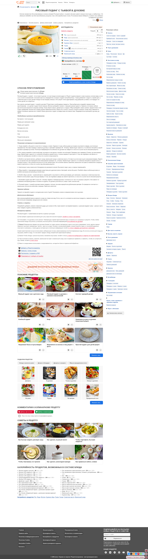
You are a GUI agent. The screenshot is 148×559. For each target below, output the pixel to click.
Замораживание (111, 183)
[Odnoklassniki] (134, 554)
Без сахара (109, 295)
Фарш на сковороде (112, 189)
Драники (109, 151)
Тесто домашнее (113, 237)
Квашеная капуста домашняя (114, 130)
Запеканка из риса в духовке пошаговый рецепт (86, 320)
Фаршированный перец (112, 177)
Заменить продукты (67, 31)
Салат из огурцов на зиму (113, 99)
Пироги (108, 137)
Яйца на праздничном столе (78, 363)
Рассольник (114, 54)
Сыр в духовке (120, 183)
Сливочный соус (117, 261)
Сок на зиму (110, 77)
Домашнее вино (111, 271)
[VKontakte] (129, 554)
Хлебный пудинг (24, 319)
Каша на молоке (111, 206)
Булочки (109, 145)
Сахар (66, 48)
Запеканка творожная (117, 203)
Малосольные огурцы (112, 91)
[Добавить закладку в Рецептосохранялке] (54, 56)
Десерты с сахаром (60, 363)
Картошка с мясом (122, 289)
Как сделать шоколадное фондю (58, 461)
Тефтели (109, 215)
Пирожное (114, 255)
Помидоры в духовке (112, 191)
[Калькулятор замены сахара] (70, 48)
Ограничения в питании (115, 292)
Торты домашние (113, 47)
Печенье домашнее (123, 137)
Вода (65, 37)
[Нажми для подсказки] (83, 61)
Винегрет (109, 41)
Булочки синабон (121, 154)
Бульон (120, 54)
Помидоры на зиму (111, 63)
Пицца (113, 212)
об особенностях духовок (74, 221)
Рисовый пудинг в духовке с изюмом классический (57, 294)
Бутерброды (111, 277)
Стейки (112, 201)
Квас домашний (120, 271)
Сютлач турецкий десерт (84, 294)
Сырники (121, 142)
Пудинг (49, 398)
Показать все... (96, 402)
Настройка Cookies (24, 543)
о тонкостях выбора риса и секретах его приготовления (83, 235)
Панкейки (114, 156)
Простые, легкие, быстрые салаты (115, 44)
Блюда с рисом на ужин (26, 363)
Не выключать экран (96, 27)
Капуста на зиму (120, 94)
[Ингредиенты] (146, 550)
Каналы (60, 2)
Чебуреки (118, 209)
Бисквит (109, 148)
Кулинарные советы (49, 533)
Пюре (108, 227)
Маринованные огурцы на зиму (115, 80)
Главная (21, 530)
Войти (128, 2)
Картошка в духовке (117, 172)
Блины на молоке (116, 148)
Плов (108, 201)
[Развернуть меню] (146, 557)
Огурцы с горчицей (123, 128)
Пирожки (119, 139)
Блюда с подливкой (117, 215)
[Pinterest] (138, 554)
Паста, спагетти (111, 209)
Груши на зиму (119, 113)
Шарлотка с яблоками (112, 142)
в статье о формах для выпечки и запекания (81, 228)
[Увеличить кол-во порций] (102, 30)
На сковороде (121, 166)
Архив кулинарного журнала (52, 543)
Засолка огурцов (111, 111)
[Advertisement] (118, 16)
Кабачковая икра (111, 74)
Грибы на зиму (110, 113)
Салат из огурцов (111, 35)
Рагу (122, 201)
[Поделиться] (146, 554)
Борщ (108, 54)
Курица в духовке (122, 180)
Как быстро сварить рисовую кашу (30, 440)
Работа (66, 2)
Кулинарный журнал (49, 540)
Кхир (48, 319)
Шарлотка (113, 137)
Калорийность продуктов (71, 22)
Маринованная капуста (112, 116)
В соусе (109, 169)
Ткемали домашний (112, 264)
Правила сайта (23, 533)
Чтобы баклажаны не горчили (29, 461)
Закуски (110, 243)
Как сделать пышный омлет (57, 440)
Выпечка (110, 134)
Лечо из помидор (111, 119)
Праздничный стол (92, 398)
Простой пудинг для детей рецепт (88, 344)
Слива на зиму (122, 88)
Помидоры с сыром (112, 289)
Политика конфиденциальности (29, 536)
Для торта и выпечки (114, 230)
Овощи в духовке (92, 381)
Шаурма (109, 246)
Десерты (110, 252)
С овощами (111, 280)
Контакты (22, 546)
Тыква (66, 45)
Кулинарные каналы (71, 536)
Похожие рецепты (34, 22)
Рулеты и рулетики (117, 246)
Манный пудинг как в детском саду (31, 294)
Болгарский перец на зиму (113, 68)
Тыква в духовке (123, 191)
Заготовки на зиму (113, 60)
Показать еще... (96, 355)
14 (57, 56)
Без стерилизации (111, 85)
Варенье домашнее (112, 82)
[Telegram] (143, 554)
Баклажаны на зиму (112, 88)
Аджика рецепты (111, 125)
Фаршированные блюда (118, 169)
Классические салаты (121, 38)
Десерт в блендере (44, 363)
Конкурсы (72, 2)
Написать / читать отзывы (29, 250)
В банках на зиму (111, 66)
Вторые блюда (112, 195)
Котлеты (112, 198)
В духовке (109, 166)
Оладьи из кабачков (117, 151)
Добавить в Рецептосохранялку (30, 248)
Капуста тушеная (111, 217)
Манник (108, 156)
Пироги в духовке (116, 145)
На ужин (28, 398)
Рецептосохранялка (51, 2)
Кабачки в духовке (111, 180)
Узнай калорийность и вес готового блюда (82, 82)
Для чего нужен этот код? (95, 258)
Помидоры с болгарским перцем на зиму (117, 108)
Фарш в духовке (111, 186)
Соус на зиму (119, 111)
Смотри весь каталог (115, 313)
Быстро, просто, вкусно (115, 234)
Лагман (108, 220)
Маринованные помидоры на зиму (115, 102)
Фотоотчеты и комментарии (73, 533)
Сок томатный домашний (113, 122)
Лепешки (124, 148)
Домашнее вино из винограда (114, 273)
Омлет (117, 206)
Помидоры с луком (111, 286)
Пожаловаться (23, 22)
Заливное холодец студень (114, 249)
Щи (123, 54)
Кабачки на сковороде (112, 175)
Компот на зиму (122, 82)
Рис (65, 35)
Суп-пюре (109, 56)
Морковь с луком (122, 286)
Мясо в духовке (120, 186)
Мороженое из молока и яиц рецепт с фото (60, 345)
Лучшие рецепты (48, 530)
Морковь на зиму (118, 97)
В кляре (113, 220)
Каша (108, 198)
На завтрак (71, 398)
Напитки (110, 268)
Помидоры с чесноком (112, 283)
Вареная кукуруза (111, 305)
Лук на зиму (110, 97)
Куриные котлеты (121, 217)
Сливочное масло (69, 51)
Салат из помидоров (117, 41)
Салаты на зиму (111, 71)
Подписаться (118, 538)
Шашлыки (118, 198)
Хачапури (124, 145)
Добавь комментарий (46, 22)
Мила (101, 20)
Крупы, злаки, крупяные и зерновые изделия (114, 301)
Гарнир (110, 224)
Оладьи (125, 139)
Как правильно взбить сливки (86, 461)
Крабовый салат (111, 38)
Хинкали (109, 203)
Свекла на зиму (111, 105)
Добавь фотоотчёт (26, 412)
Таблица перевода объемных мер (72, 57)
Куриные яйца (68, 43)
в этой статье (34, 240)
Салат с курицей (121, 35)
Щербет (108, 255)
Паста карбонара (120, 212)
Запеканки (124, 198)
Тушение (109, 172)
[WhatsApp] (141, 554)
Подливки (109, 261)
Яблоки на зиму (121, 85)
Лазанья (109, 212)
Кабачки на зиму (120, 74)
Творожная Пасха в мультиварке (29, 344)
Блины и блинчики (111, 139)
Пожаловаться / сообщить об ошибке (32, 256)
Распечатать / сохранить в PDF (30, 253)
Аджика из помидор (112, 128)
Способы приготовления (115, 163)
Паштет (124, 249)
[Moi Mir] (136, 554)
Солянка (115, 56)
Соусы (110, 259)
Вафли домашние (111, 154)
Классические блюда (114, 160)
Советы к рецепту (58, 22)
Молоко (66, 40)
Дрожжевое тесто (111, 240)
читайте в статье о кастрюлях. (71, 216)
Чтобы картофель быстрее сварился (85, 440)
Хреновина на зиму (121, 125)
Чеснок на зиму (111, 94)
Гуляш (123, 209)
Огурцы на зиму (121, 63)
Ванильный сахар (69, 53)
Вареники (123, 206)
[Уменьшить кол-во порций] (102, 32)
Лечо (117, 71)
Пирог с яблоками (113, 308)
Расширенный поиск (71, 530)
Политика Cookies (24, 540)
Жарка (114, 166)
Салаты (110, 33)
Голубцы (117, 201)
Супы (109, 51)
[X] (131, 554)
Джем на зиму (122, 91)
